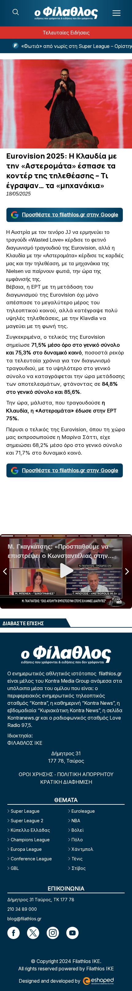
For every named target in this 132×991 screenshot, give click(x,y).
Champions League (30, 839)
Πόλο (77, 839)
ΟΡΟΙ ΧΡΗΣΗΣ (36, 774)
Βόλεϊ (77, 830)
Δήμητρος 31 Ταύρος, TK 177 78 (40, 899)
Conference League (31, 858)
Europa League (26, 849)
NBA (76, 820)
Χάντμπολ (82, 849)
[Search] (16, 12)
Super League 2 (27, 820)
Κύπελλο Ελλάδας (30, 830)
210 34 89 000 (22, 909)
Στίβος (79, 868)
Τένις (77, 858)
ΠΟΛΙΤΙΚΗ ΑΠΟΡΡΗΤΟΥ (85, 774)
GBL (15, 868)
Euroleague (83, 811)
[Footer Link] (13, 933)
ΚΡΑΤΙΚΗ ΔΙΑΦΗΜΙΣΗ (66, 782)
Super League (25, 811)
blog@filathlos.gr (24, 918)
